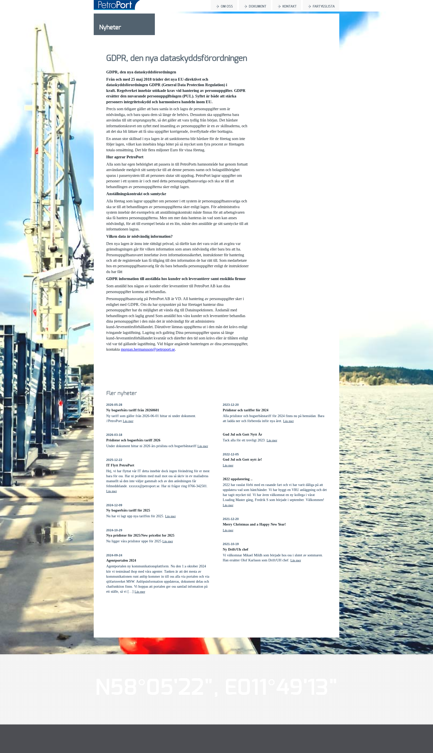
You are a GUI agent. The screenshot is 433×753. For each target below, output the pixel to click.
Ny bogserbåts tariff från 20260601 (132, 410)
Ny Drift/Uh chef (235, 549)
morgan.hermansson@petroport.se (148, 349)
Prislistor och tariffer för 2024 (245, 410)
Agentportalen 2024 (121, 560)
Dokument (257, 6)
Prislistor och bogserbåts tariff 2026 (133, 440)
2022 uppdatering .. (238, 479)
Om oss (227, 6)
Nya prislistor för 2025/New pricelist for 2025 (140, 535)
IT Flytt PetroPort (120, 465)
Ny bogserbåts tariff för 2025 (128, 510)
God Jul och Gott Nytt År (242, 434)
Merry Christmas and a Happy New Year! (254, 524)
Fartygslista (324, 6)
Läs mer (128, 421)
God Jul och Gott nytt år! (242, 459)
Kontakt (289, 6)
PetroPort (117, 5)
